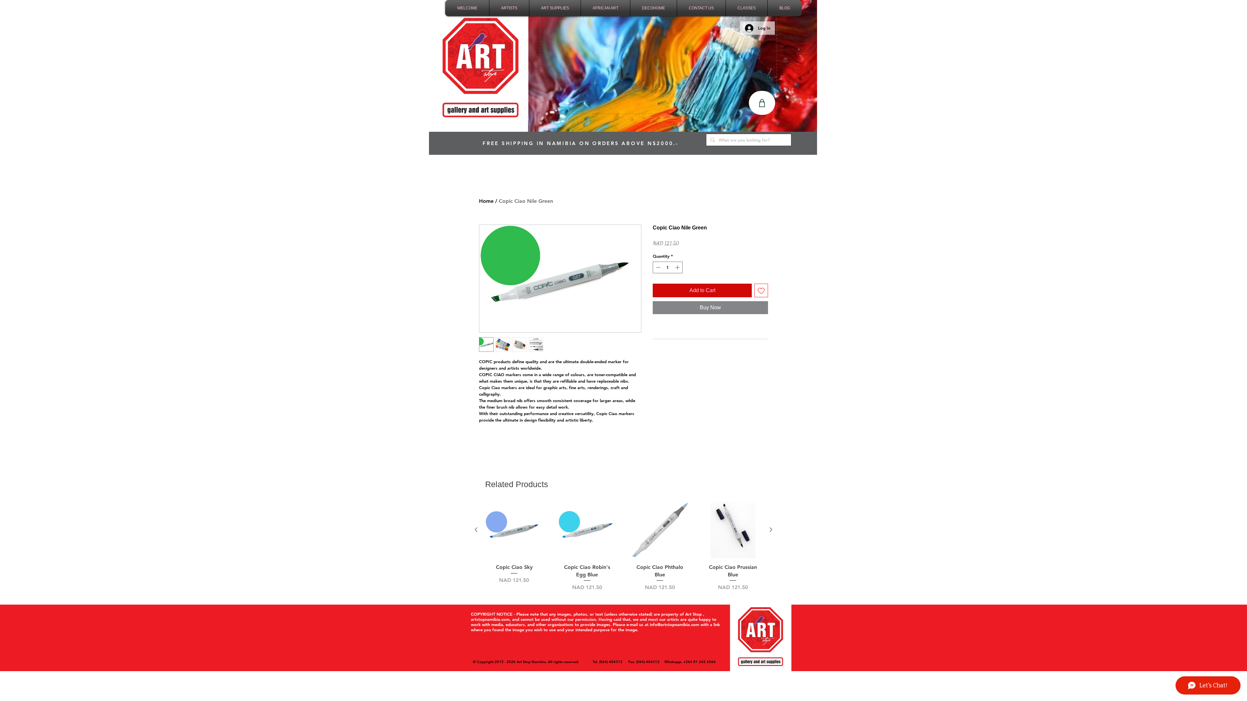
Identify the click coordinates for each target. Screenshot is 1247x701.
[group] (623, 546)
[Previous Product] (476, 530)
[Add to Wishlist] (761, 290)
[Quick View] (514, 530)
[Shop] (762, 103)
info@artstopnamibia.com (674, 624)
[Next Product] (771, 530)
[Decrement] (657, 267)
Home (486, 201)
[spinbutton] (667, 267)
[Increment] (678, 267)
